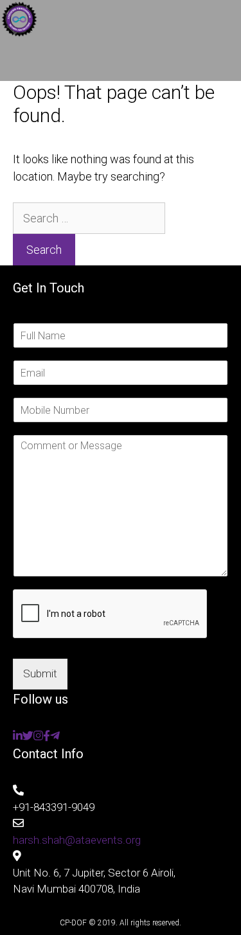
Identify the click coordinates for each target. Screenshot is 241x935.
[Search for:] (89, 218)
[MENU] (120, 61)
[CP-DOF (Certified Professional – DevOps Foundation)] (19, 21)
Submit (40, 673)
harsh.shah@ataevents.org (77, 839)
